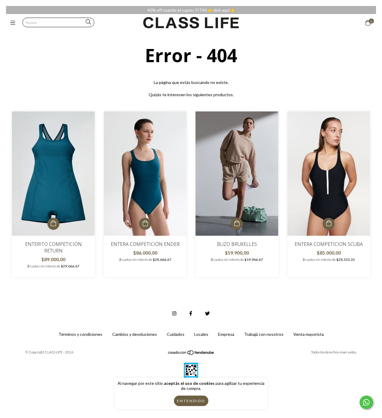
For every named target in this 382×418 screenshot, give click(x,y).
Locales (201, 334)
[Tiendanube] (191, 354)
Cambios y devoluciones (134, 334)
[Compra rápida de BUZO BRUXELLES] (237, 224)
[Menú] (14, 22)
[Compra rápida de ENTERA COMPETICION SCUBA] (329, 224)
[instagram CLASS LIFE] (174, 313)
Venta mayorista (308, 334)
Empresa (226, 334)
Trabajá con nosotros (264, 334)
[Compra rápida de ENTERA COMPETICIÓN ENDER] (145, 224)
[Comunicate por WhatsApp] (366, 402)
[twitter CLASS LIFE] (207, 313)
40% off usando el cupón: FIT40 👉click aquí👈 (191, 10)
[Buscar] (88, 22)
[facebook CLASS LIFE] (190, 313)
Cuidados (175, 334)
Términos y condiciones (80, 334)
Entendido (191, 401)
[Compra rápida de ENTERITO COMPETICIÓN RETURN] (53, 224)
